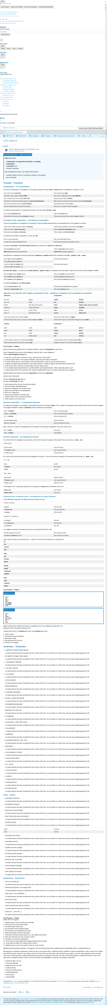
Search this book (4, 29)
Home (11, 136)
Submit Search (5, 34)
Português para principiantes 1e (66, 136)
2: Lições (83, 136)
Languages (35, 136)
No (29, 992)
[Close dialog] (1, 120)
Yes (22, 992)
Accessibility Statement (57, 1002)
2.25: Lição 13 (14, 981)
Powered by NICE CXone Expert (28, 999)
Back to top (6, 987)
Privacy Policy (35, 1002)
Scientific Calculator (9, 91)
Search (6, 132)
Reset (2, 46)
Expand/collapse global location (103, 135)
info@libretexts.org (88, 1002)
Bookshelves (22, 136)
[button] (6, 103)
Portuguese (47, 136)
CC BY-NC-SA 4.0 (62, 981)
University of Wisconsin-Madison (17, 151)
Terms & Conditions (44, 1002)
